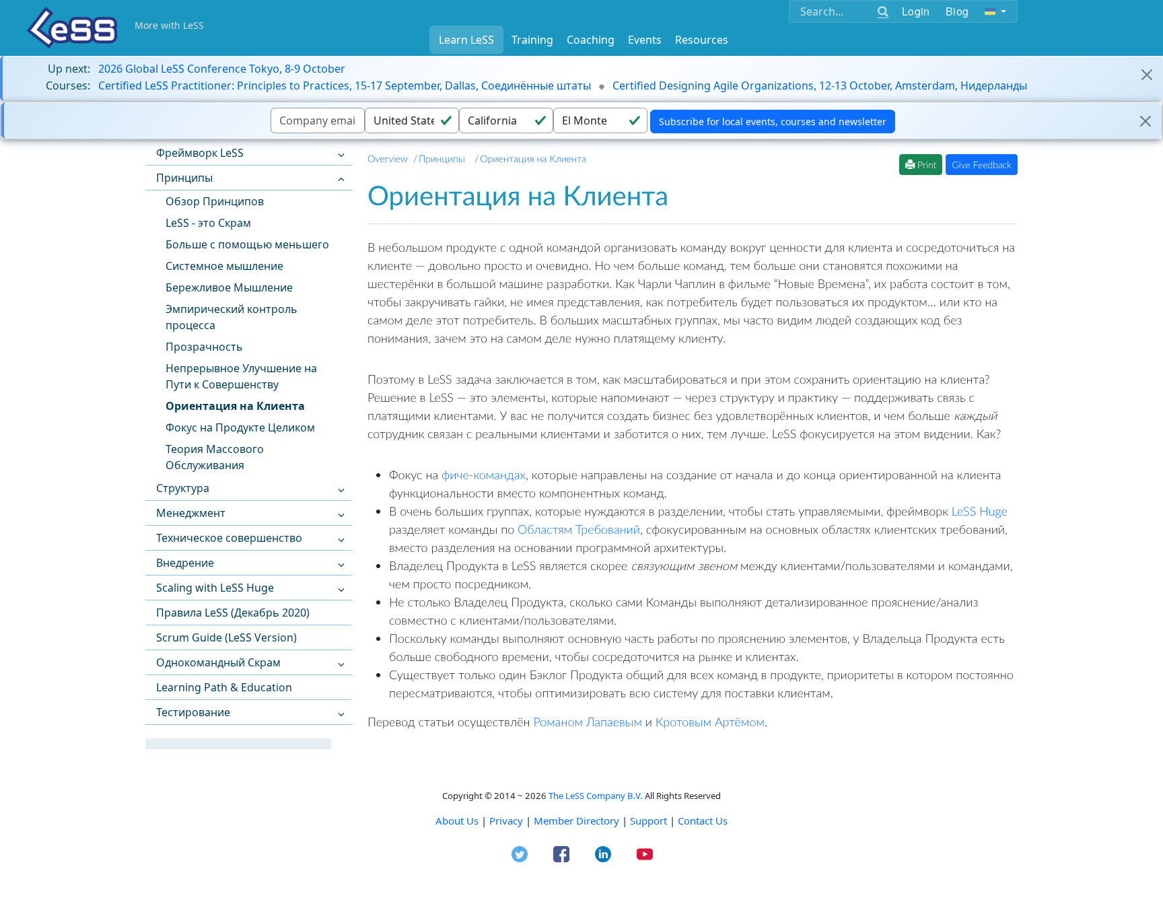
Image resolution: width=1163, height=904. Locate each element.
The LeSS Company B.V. (596, 796)
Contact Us (703, 820)
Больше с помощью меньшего (247, 244)
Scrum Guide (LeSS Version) (226, 637)
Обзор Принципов (215, 201)
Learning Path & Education (224, 687)
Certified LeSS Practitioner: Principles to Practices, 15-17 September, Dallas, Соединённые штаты (344, 85)
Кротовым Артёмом (710, 721)
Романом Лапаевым (587, 721)
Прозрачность (204, 346)
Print (925, 164)
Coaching (590, 39)
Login (915, 11)
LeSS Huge (980, 510)
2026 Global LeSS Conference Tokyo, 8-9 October (221, 68)
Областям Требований (579, 529)
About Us (457, 820)
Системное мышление (224, 265)
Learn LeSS (466, 39)
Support (648, 820)
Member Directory (576, 820)
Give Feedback (982, 164)
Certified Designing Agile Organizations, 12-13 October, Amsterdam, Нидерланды (819, 85)
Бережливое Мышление (229, 287)
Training (532, 39)
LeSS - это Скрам (208, 222)
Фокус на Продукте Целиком (240, 427)
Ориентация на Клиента (235, 405)
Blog (957, 11)
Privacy (506, 820)
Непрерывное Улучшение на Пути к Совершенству (241, 376)
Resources (701, 39)
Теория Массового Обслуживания (215, 457)
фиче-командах (484, 474)
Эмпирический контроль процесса (231, 317)
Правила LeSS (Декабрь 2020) (233, 612)
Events (645, 39)
